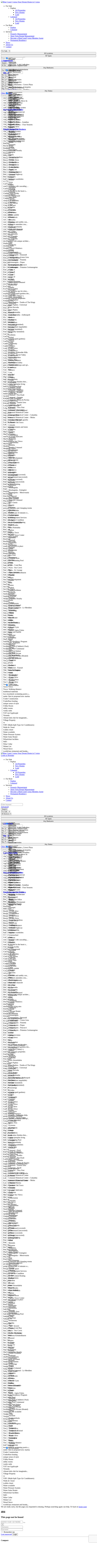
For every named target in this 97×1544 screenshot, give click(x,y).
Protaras (11, 598)
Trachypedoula (14, 655)
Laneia (11, 367)
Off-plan (11, 106)
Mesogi (11, 465)
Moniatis (11, 480)
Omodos (11, 510)
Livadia (11, 427)
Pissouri (11, 575)
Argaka (11, 170)
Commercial (13, 134)
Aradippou (12, 162)
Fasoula (11, 240)
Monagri (11, 472)
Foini (10, 242)
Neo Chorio (12, 503)
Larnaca (11, 370)
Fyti (9, 247)
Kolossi (11, 340)
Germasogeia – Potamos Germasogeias (23, 267)
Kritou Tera (12, 360)
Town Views (8, 687)
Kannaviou (12, 285)
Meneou (11, 457)
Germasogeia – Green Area (18, 257)
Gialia (10, 270)
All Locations (13, 685)
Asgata (11, 185)
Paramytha (12, 543)
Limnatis (11, 425)
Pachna (11, 513)
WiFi (5, 742)
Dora (10, 215)
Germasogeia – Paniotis (17, 260)
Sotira (10, 620)
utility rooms (8, 708)
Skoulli (11, 618)
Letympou (12, 382)
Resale (10, 111)
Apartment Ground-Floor (17, 65)
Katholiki (11, 295)
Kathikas (11, 292)
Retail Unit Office (15, 137)
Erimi (10, 235)
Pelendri (11, 548)
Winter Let (7, 746)
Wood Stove (8, 749)
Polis (10, 583)
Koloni (11, 337)
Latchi (10, 375)
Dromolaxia (12, 217)
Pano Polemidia (14, 528)
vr (4, 723)
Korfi (10, 345)
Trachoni (11, 653)
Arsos (10, 182)
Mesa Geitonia (13, 462)
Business (11, 132)
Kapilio (11, 287)
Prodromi (11, 593)
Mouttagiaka (13, 488)
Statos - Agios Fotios (16, 630)
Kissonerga (12, 325)
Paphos (11, 530)
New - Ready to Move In (17, 101)
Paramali (11, 540)
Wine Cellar (7, 744)
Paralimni (12, 538)
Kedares (11, 317)
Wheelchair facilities (10, 739)
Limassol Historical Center (18, 412)
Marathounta (13, 450)
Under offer (12, 118)
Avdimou (11, 195)
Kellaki (11, 320)
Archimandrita (13, 167)
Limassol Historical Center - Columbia (22, 415)
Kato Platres (13, 310)
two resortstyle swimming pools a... (16, 694)
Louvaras (11, 437)
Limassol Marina (14, 420)
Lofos (10, 430)
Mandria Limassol (15, 447)
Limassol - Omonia (15, 397)
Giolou (11, 272)
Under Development (16, 116)
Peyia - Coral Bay (15, 565)
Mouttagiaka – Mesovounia (18, 493)
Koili (10, 332)
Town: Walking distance (12, 689)
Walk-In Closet (9, 727)
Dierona (11, 212)
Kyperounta (12, 365)
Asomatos (12, 187)
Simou (10, 615)
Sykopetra (12, 638)
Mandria (11, 445)
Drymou (11, 222)
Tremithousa (13, 658)
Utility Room (8, 706)
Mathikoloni (13, 452)
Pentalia (11, 553)
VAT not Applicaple (10, 713)
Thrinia (11, 648)
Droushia (11, 220)
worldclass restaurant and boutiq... (16, 751)
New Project (13, 103)
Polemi (11, 580)
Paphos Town (13, 533)
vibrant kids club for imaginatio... (15, 718)
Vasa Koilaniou (14, 670)
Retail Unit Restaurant (16, 139)
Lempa (11, 380)
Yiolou (10, 678)
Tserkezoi (12, 665)
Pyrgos (11, 603)
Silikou (11, 613)
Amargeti (11, 145)
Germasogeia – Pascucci (17, 265)
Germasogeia (13, 252)
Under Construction (10, 699)
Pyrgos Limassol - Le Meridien (20, 608)
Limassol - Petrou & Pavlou (18, 400)
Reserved (11, 113)
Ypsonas (11, 680)
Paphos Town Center (16, 535)
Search (4, 809)
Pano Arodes (13, 525)
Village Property (9, 720)
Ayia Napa (12, 197)
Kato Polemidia (14, 312)
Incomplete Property (16, 98)
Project (11, 124)
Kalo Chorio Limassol (16, 282)
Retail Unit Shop (14, 142)
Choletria (11, 202)
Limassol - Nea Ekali (16, 395)
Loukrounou (13, 435)
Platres (10, 578)
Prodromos (12, 595)
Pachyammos (13, 515)
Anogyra (11, 152)
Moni (10, 477)
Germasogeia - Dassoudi (17, 255)
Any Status (12, 93)
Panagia (11, 520)
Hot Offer (12, 96)
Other (10, 122)
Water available (9, 732)
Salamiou (11, 610)
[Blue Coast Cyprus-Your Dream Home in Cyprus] (20, 2)
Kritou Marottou (14, 357)
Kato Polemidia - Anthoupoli (19, 315)
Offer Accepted (14, 108)
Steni (10, 633)
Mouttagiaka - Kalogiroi (17, 490)
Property (11, 127)
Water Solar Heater (10, 737)
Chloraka (11, 200)
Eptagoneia (12, 232)
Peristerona (12, 558)
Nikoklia (11, 508)
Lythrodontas (13, 442)
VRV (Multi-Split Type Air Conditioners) (18, 725)
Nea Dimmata (13, 498)
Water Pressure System (11, 734)
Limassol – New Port (16, 407)
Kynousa (11, 362)
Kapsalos (11, 290)
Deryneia (11, 210)
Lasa (10, 372)
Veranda (6, 715)
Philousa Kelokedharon (17, 573)
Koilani (11, 330)
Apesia (11, 155)
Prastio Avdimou (14, 590)
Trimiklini (12, 660)
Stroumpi (11, 635)
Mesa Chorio (13, 460)
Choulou (11, 207)
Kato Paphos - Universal (17, 305)
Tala (10, 640)
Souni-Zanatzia (14, 623)
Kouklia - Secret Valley (17, 355)
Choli (10, 205)
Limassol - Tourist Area (17, 402)
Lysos (10, 440)
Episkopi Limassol (15, 230)
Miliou (10, 470)
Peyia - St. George (15, 570)
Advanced (5, 807)
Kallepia (11, 280)
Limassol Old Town (15, 422)
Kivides (11, 327)
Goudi (10, 275)
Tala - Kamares (14, 643)
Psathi (10, 600)
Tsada (10, 663)
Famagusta (12, 237)
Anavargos (12, 150)
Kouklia (11, 350)
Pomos (11, 585)
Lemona (11, 377)
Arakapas (11, 165)
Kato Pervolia (13, 307)
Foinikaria (12, 245)
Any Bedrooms (14, 70)
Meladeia (11, 455)
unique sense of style (11, 703)
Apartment (12, 63)
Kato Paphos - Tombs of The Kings (21, 302)
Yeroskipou (12, 675)
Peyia (10, 563)
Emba (10, 225)
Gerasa (11, 250)
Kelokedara (12, 322)
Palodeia (11, 518)
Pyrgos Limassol (14, 605)
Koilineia (11, 335)
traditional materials (10, 692)
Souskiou (11, 625)
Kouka (11, 347)
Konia (10, 342)
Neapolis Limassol (15, 500)
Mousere (11, 482)
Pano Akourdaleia (15, 523)
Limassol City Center (16, 410)
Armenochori (13, 172)
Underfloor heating (10, 701)
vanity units (7, 711)
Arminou (11, 175)
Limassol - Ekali (14, 387)
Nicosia (11, 505)
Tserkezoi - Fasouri (15, 668)
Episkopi (11, 227)
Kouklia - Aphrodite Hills (18, 352)
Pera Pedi (12, 555)
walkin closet (8, 730)
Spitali (10, 628)
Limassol (11, 385)
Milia (10, 467)
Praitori (11, 588)
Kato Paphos (13, 300)
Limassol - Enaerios (15, 390)
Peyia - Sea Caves (15, 568)
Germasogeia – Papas (16, 262)
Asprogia (11, 190)
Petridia (11, 560)
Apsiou (11, 160)
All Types (12, 58)
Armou (11, 177)
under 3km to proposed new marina (16, 696)
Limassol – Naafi (14, 405)
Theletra (11, 645)
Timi (10, 650)
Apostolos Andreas (15, 157)
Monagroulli (13, 475)
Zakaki (11, 683)
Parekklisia (12, 545)
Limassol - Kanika (15, 392)
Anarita (11, 147)
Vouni (10, 673)
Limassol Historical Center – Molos (21, 417)
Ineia (10, 277)
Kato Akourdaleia (15, 297)
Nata (10, 495)
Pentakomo (12, 550)
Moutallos (12, 485)
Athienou (11, 192)
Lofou (10, 432)
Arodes (11, 180)
